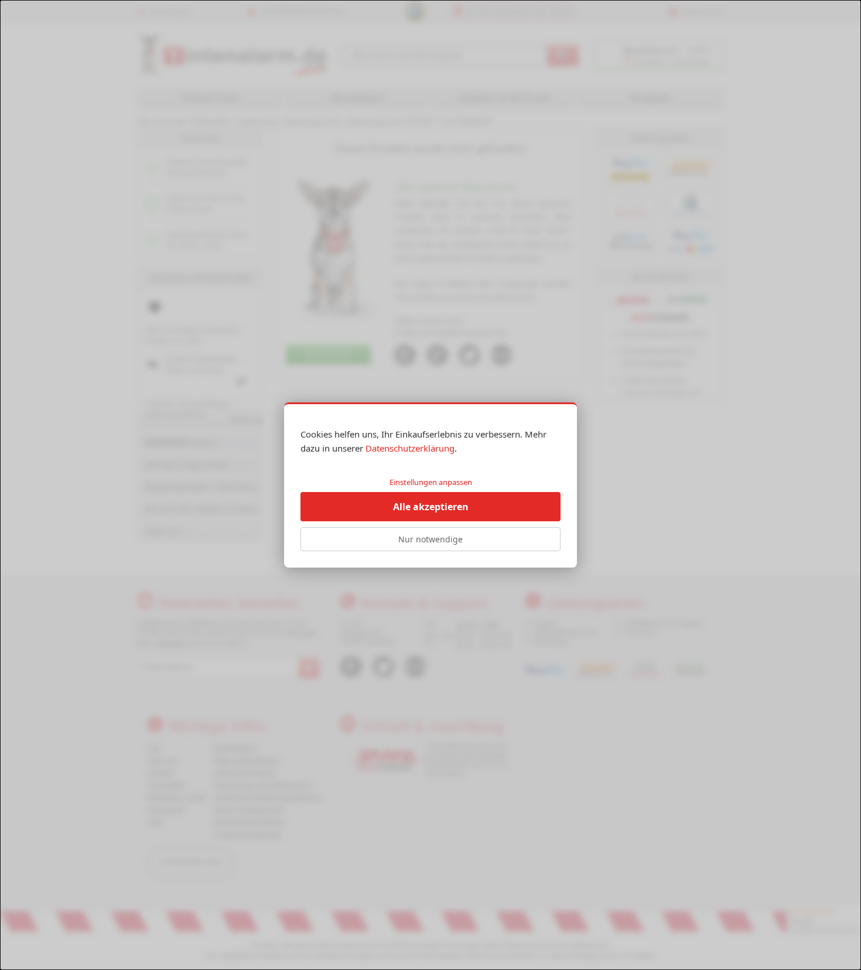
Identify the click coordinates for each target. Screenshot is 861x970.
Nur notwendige (430, 539)
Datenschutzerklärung (410, 448)
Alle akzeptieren (431, 506)
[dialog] (430, 485)
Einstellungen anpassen (431, 482)
